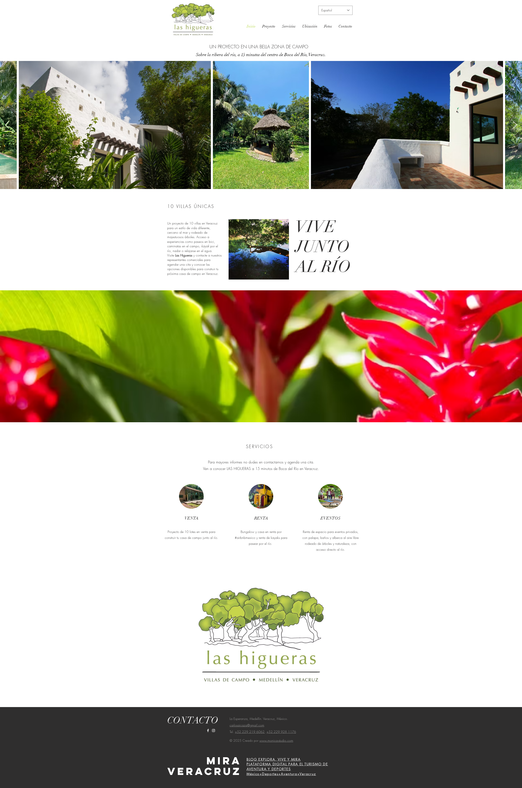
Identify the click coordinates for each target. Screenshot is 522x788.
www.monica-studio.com (276, 740)
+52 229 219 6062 (249, 731)
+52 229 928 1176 (281, 731)
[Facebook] (208, 730)
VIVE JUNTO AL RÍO (323, 247)
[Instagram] (213, 730)
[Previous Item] (7, 125)
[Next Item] (515, 125)
